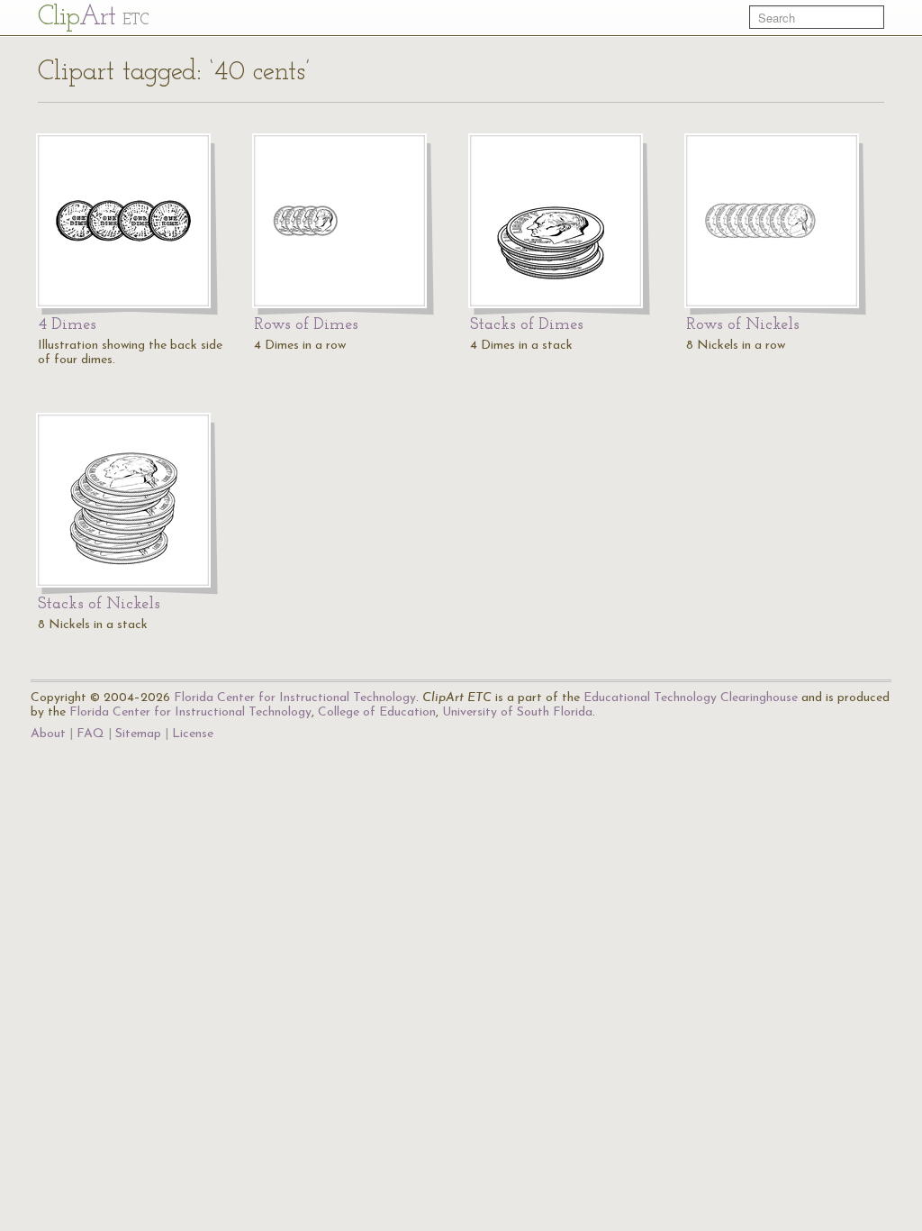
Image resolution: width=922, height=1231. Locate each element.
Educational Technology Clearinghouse (690, 698)
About (48, 734)
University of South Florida (517, 712)
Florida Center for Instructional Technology (295, 698)
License (192, 734)
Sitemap (138, 734)
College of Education (377, 712)
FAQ (90, 734)
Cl (93, 18)
